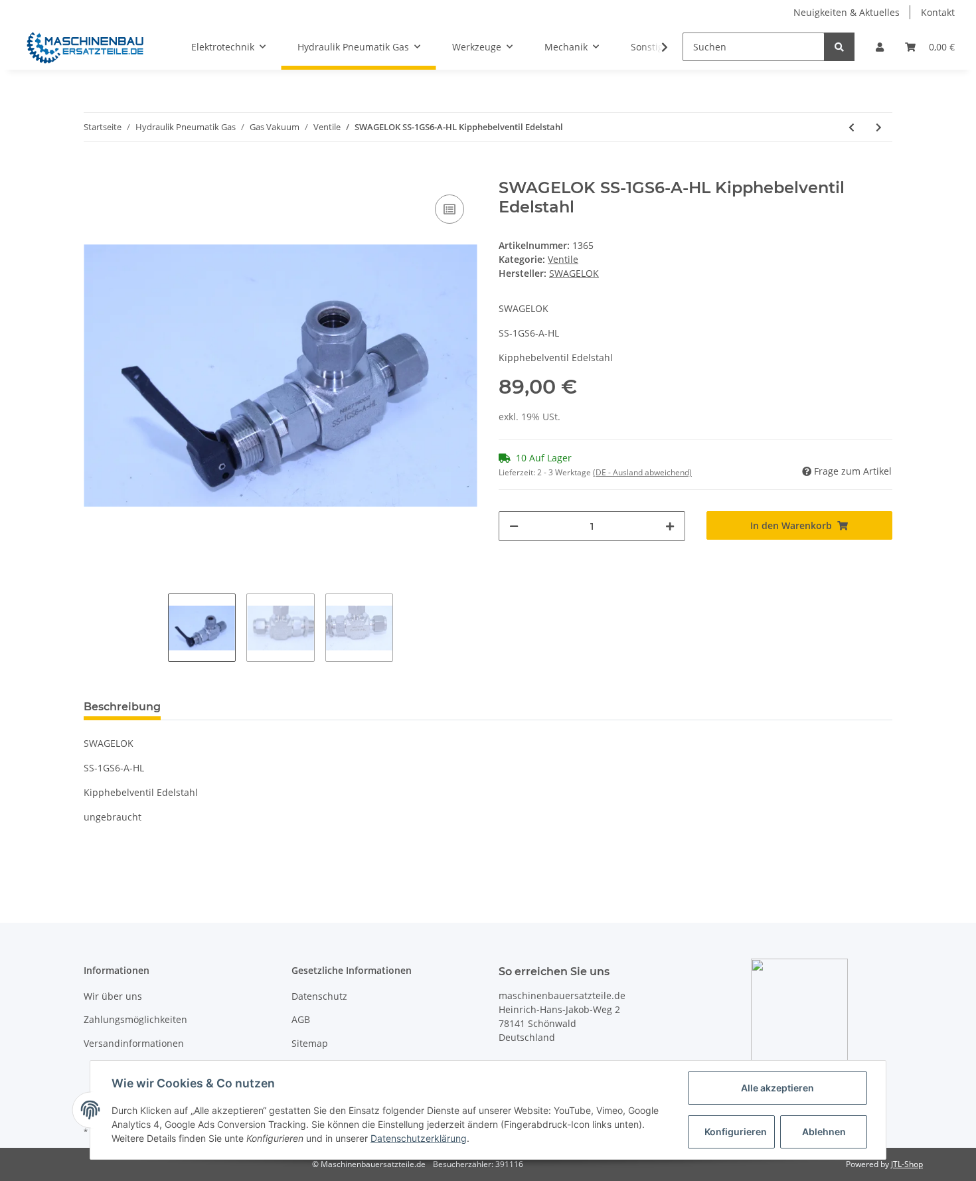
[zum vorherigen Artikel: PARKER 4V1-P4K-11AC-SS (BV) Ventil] (851, 127)
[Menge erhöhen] (670, 526)
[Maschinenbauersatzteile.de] (85, 47)
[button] (879, 47)
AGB (300, 1019)
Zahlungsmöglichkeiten (135, 1019)
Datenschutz (319, 996)
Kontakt (938, 12)
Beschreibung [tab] (122, 706)
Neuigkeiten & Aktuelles (846, 12)
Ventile (563, 259)
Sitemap (309, 1043)
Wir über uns (113, 996)
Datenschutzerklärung (418, 1138)
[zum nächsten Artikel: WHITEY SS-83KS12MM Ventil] (878, 127)
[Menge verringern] (514, 526)
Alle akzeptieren (777, 1087)
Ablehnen (824, 1131)
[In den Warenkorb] (94, 171)
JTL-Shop (907, 1164)
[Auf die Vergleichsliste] (449, 209)
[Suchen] (839, 47)
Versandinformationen (134, 1043)
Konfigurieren (735, 1131)
